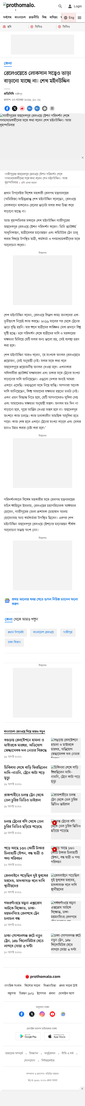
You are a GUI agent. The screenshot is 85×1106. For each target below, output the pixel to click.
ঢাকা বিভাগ (14, 642)
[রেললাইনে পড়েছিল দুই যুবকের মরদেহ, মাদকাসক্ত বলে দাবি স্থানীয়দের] (66, 883)
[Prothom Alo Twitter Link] (34, 1015)
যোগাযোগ (29, 1061)
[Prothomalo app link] (28, 1037)
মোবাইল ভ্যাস (66, 993)
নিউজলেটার (48, 1061)
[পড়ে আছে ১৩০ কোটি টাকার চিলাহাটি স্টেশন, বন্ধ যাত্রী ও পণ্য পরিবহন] (66, 856)
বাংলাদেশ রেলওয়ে (43, 632)
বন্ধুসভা (12, 993)
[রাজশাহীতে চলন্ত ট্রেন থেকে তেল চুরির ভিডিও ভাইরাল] (66, 803)
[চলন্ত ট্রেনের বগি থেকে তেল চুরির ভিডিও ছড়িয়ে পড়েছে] (66, 829)
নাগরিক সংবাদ (13, 986)
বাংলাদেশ (20, 17)
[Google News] (63, 1014)
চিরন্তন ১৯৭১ (26, 993)
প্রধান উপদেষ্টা (16, 632)
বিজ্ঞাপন (33, 1053)
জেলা (8, 63)
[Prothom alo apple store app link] (57, 1037)
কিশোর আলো (32, 986)
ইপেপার (41, 993)
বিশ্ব (44, 17)
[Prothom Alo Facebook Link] (23, 1015)
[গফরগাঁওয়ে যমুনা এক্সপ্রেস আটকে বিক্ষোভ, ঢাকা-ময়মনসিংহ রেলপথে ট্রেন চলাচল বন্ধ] (66, 914)
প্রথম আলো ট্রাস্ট (68, 986)
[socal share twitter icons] (15, 110)
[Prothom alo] (20, 6)
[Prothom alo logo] (42, 977)
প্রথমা (52, 993)
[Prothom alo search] (60, 6)
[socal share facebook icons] (7, 110)
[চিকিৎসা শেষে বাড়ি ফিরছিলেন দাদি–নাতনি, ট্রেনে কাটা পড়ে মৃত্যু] (66, 775)
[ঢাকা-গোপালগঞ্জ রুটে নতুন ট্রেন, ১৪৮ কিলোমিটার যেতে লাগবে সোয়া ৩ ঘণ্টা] (66, 944)
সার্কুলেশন (49, 1053)
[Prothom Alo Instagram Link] (44, 1015)
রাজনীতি (34, 17)
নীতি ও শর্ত (68, 1053)
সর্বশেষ (7, 17)
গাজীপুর (67, 632)
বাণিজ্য (54, 17)
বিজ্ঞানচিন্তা (49, 986)
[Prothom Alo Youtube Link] (54, 1015)
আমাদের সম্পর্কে (14, 1053)
